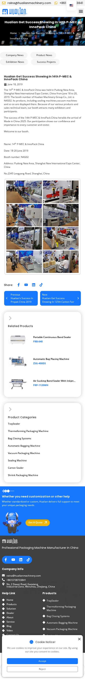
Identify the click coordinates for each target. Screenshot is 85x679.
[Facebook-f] (18, 285)
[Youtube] (26, 285)
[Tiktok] (41, 285)
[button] (80, 11)
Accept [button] (42, 661)
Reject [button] (42, 669)
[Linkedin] (33, 285)
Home (13, 33)
